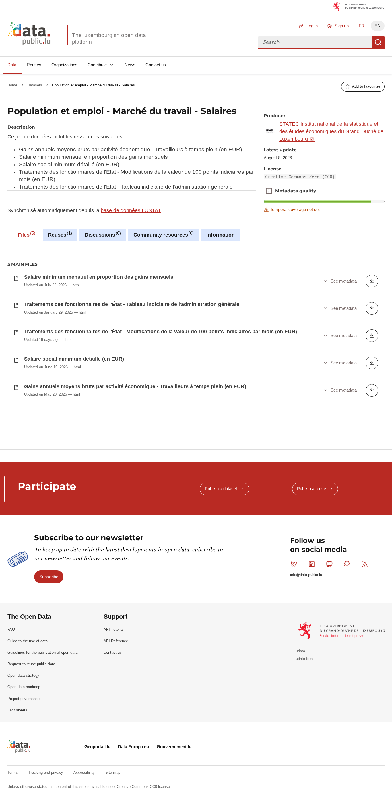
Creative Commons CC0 (137, 786)
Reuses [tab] (59, 234)
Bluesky (294, 564)
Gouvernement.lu (174, 746)
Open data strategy (23, 675)
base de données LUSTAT (131, 210)
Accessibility (84, 772)
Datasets (35, 85)
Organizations (64, 64)
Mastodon (329, 564)
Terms (13, 772)
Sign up (342, 25)
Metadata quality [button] (269, 191)
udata (300, 651)
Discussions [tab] (102, 234)
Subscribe (48, 576)
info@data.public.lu (306, 574)
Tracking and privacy (46, 772)
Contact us (155, 64)
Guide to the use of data (27, 641)
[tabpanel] (196, 344)
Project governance (23, 699)
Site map (112, 772)
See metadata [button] (344, 280)
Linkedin (311, 564)
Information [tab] (220, 235)
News (130, 64)
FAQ (11, 629)
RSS (364, 564)
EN (377, 25)
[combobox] (315, 42)
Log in (312, 25)
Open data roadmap (23, 687)
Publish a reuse (311, 488)
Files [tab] (26, 234)
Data (11, 64)
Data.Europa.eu (133, 746)
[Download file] (372, 281)
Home (12, 85)
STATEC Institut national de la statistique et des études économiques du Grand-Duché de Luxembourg (331, 131)
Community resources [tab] (162, 234)
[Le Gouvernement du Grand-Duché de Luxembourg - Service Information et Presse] (341, 630)
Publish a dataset (221, 488)
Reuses (34, 64)
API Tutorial (113, 629)
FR (361, 25)
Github (347, 564)
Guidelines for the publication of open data (42, 652)
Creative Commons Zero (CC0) (300, 176)
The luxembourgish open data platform (109, 38)
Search (378, 42)
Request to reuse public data (31, 664)
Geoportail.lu (97, 746)
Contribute (97, 64)
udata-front (305, 659)
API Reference (116, 641)
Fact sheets (17, 710)
